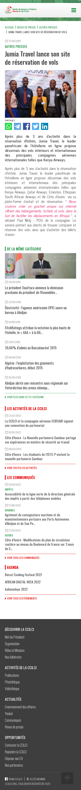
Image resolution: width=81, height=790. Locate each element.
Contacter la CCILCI (16, 745)
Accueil (9, 27)
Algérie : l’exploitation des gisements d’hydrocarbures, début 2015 (29, 365)
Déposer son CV (14, 758)
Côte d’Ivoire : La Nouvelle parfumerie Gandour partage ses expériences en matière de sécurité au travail (40, 439)
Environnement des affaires (20, 706)
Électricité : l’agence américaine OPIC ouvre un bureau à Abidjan (36, 310)
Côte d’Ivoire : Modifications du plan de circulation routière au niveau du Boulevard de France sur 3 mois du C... (39, 544)
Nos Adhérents (13, 657)
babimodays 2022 (16, 589)
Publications (12, 675)
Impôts (9, 489)
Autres (9, 535)
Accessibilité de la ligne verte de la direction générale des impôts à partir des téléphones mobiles (40, 496)
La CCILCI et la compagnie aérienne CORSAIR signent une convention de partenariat (39, 423)
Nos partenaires (14, 765)
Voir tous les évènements (22, 598)
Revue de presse (26, 27)
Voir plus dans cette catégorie (25, 397)
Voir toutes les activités (22, 468)
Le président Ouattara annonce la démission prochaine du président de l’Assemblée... (34, 290)
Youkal (9, 713)
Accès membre (38, 779)
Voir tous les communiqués (23, 558)
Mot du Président (14, 636)
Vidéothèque (12, 688)
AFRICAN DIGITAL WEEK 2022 (22, 581)
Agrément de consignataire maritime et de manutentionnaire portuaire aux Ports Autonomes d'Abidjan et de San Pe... (37, 519)
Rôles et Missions (14, 650)
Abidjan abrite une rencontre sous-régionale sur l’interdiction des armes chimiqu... (36, 385)
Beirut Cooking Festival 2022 (23, 574)
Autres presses (48, 27)
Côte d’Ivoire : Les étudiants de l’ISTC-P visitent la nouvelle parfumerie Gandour (37, 456)
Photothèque (12, 681)
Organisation (12, 643)
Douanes (10, 510)
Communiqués (13, 720)
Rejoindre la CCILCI (16, 751)
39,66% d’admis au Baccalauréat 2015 (31, 347)
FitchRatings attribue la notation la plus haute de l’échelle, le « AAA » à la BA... (38, 330)
